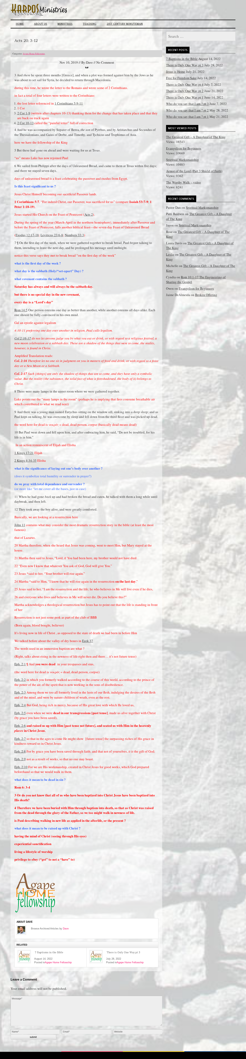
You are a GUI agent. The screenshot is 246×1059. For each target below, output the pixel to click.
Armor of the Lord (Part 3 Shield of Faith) (194, 171)
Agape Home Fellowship (34, 53)
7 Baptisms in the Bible (49, 952)
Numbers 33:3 (74, 235)
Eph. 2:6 (20, 725)
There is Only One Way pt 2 (185, 91)
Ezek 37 (87, 641)
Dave (66, 928)
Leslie (170, 254)
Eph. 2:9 (20, 759)
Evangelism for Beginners (183, 148)
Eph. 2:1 (20, 664)
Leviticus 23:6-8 (52, 235)
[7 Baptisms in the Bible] (24, 956)
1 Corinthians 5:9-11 (69, 103)
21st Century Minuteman (125, 24)
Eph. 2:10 (20, 767)
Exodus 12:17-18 (27, 235)
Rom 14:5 (20, 310)
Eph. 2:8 (20, 751)
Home (20, 24)
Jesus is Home (175, 71)
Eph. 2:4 (20, 705)
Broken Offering (206, 295)
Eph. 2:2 (20, 679)
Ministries (64, 24)
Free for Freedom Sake (181, 78)
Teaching (89, 24)
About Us (40, 24)
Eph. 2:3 (20, 692)
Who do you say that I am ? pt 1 (187, 116)
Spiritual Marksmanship (182, 159)
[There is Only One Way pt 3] (96, 956)
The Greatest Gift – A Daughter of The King (196, 137)
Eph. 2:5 (20, 713)
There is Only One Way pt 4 (185, 84)
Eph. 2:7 (20, 738)
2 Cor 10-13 (25, 123)
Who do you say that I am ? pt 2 (187, 110)
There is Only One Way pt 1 (185, 97)
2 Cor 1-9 (23, 113)
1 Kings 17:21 (24, 453)
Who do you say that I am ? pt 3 (187, 103)
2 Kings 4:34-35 (25, 460)
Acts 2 (88, 214)
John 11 (19, 525)
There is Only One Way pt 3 (123, 952)
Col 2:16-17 (22, 338)
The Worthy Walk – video (183, 182)
